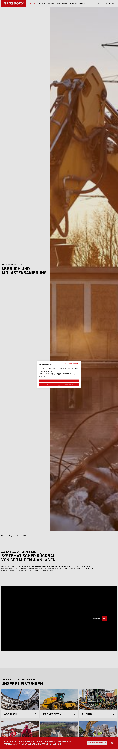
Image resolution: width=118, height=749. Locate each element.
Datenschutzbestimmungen (72, 363)
